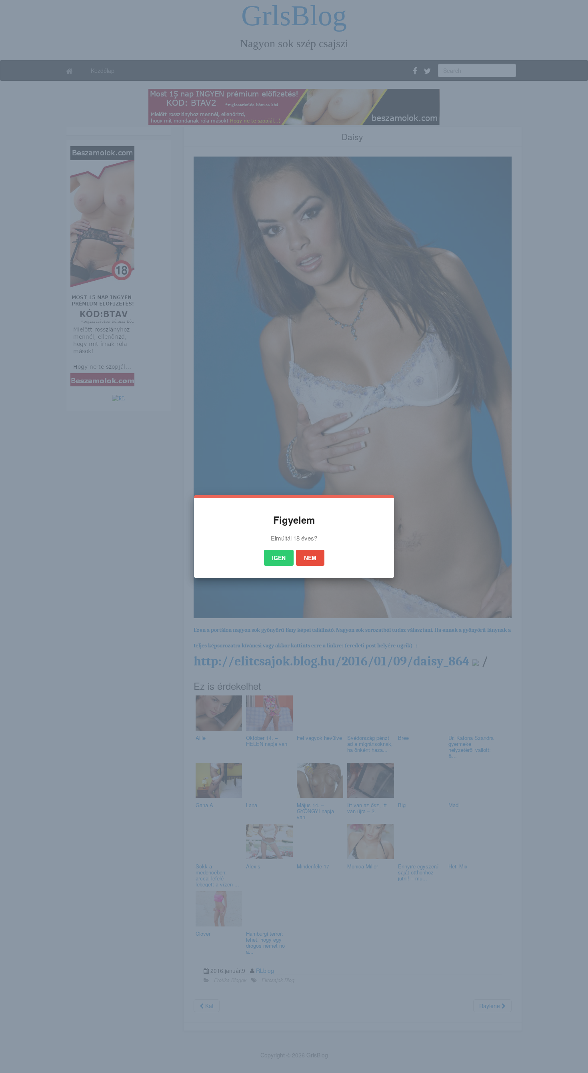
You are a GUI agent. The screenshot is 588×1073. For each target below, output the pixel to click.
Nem (310, 558)
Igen (279, 558)
